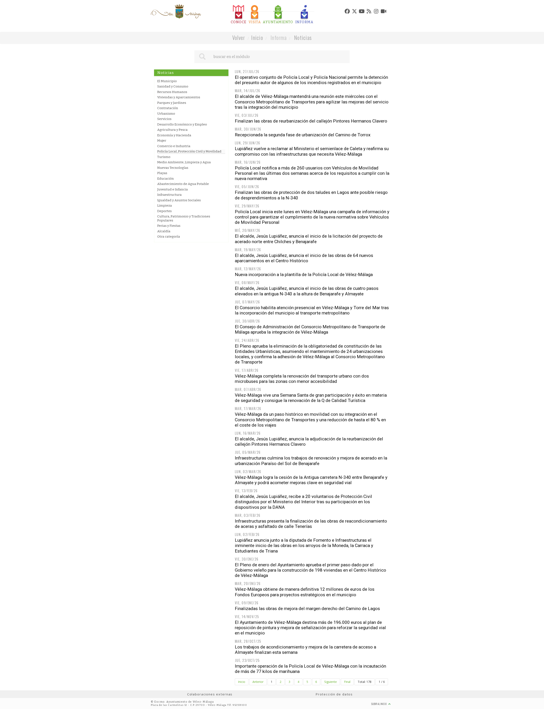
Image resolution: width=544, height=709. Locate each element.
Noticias (303, 37)
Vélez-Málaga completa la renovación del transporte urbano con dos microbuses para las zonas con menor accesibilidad (302, 379)
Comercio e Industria (173, 146)
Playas (162, 173)
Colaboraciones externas (210, 694)
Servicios (164, 119)
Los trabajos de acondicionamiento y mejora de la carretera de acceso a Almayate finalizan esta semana (305, 649)
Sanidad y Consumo (172, 86)
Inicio (257, 37)
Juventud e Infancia (172, 189)
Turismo (163, 157)
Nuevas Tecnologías (172, 168)
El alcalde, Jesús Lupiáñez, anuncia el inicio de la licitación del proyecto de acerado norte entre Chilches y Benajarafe (308, 239)
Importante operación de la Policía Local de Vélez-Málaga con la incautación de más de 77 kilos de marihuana (310, 669)
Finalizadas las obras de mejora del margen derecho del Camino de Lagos (307, 608)
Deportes (164, 211)
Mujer (161, 140)
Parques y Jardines (171, 103)
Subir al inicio (379, 704)
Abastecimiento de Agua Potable (183, 184)
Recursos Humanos (172, 92)
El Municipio (167, 81)
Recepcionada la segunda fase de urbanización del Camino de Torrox (302, 134)
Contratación (167, 108)
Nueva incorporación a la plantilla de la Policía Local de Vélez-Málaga (304, 274)
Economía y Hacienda (174, 135)
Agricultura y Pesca (172, 130)
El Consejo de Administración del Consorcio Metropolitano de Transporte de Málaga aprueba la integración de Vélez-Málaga (310, 329)
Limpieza (164, 205)
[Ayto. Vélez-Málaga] (176, 11)
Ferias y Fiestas (168, 226)
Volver (238, 37)
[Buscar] (202, 56)
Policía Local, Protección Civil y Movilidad (189, 151)
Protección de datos (334, 694)
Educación (165, 178)
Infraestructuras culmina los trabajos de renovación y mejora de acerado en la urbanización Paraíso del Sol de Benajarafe (311, 460)
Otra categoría (168, 236)
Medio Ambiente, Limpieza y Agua (184, 162)
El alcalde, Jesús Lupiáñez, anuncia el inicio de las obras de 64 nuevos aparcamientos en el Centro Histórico (304, 258)
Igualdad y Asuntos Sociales (179, 200)
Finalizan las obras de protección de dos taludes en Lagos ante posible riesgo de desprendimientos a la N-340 (311, 195)
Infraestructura (169, 195)
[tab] (239, 14)
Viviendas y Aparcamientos (178, 97)
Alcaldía (163, 231)
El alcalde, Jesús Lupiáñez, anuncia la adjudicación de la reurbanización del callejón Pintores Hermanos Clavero (309, 441)
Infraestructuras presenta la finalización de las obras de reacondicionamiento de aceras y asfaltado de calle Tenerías (311, 524)
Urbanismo (166, 114)
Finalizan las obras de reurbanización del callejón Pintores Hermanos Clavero (311, 121)
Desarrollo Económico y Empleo (182, 124)
